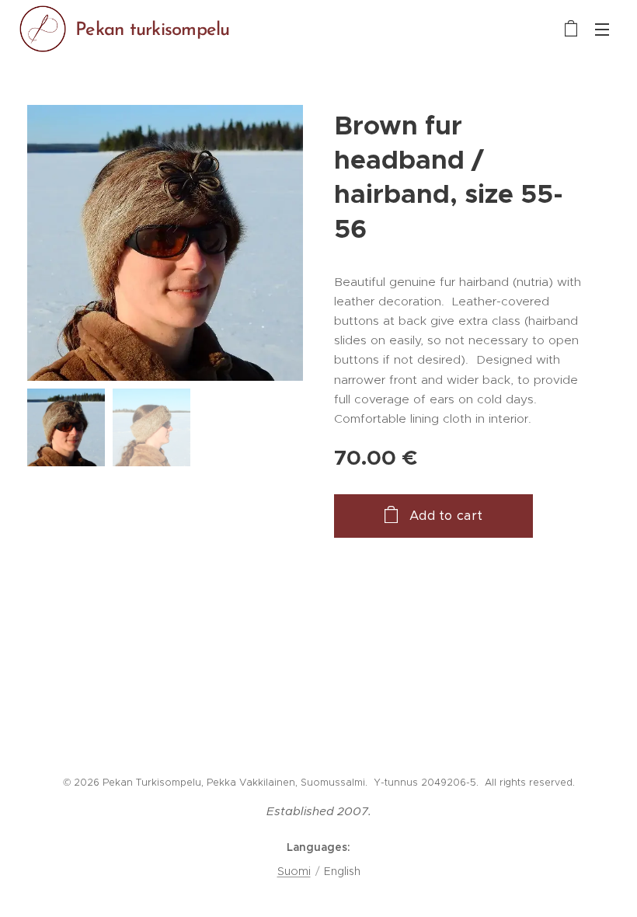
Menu (602, 28)
